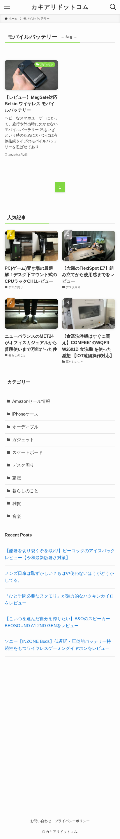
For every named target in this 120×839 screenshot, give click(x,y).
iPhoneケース (25, 414)
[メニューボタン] (7, 7)
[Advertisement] (60, 725)
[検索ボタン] (113, 7)
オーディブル (25, 427)
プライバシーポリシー (72, 821)
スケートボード (27, 452)
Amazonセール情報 (31, 401)
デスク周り (23, 465)
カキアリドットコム (60, 7)
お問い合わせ (40, 821)
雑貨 (16, 503)
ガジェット (23, 439)
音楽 (16, 516)
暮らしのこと (25, 491)
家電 (16, 478)
